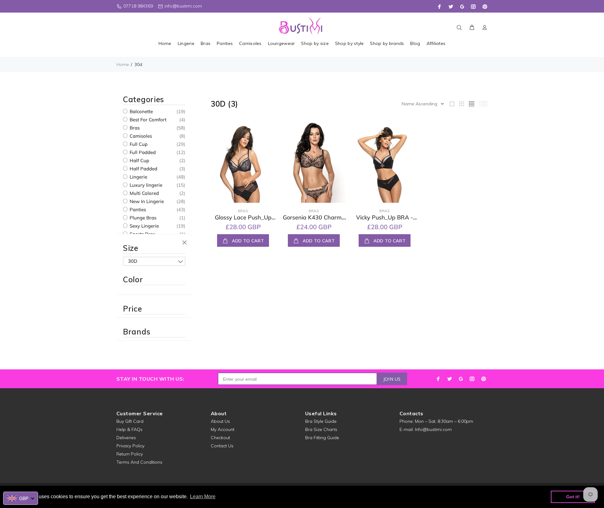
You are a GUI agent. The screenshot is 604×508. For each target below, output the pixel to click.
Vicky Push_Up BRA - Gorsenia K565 (384, 221)
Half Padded (142, 169)
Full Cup (138, 144)
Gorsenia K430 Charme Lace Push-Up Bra (314, 221)
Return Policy (129, 454)
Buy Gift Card (129, 421)
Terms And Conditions (139, 462)
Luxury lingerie (145, 185)
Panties (137, 210)
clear (185, 243)
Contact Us (222, 446)
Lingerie (137, 177)
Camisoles (140, 136)
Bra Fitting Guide (322, 437)
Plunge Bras (142, 218)
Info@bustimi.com (433, 429)
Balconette (140, 111)
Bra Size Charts (321, 429)
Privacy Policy (130, 446)
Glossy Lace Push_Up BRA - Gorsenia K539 (243, 221)
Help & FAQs (129, 429)
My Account (222, 429)
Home (122, 64)
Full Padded (142, 152)
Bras (134, 128)
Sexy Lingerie (143, 226)
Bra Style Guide (321, 421)
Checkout (220, 437)
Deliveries (126, 437)
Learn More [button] (202, 496)
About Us (220, 421)
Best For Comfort (147, 120)
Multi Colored (143, 193)
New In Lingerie (146, 201)
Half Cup (138, 160)
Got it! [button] (573, 496)
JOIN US (392, 379)
